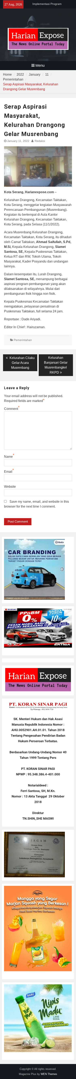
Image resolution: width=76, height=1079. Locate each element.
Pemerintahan (23, 340)
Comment (11, 408)
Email (8, 471)
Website (10, 486)
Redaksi (40, 141)
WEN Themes (49, 1074)
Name (8, 456)
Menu (40, 65)
